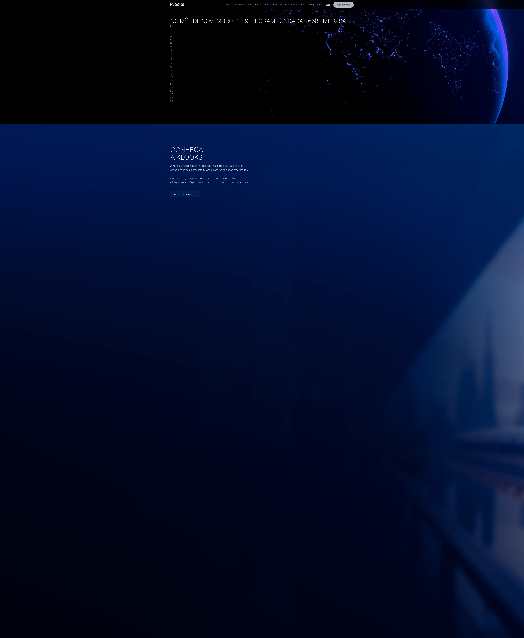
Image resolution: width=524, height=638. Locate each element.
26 (171, 90)
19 (171, 73)
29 (171, 101)
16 (171, 63)
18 (171, 70)
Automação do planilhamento (262, 4)
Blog (311, 4)
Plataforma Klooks (235, 4)
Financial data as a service (293, 4)
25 (171, 87)
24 (171, 84)
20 (171, 77)
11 (171, 53)
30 (171, 104)
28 (171, 97)
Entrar (320, 4)
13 (171, 60)
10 (171, 49)
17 (171, 67)
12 (171, 56)
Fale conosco (343, 4)
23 (171, 80)
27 (171, 94)
